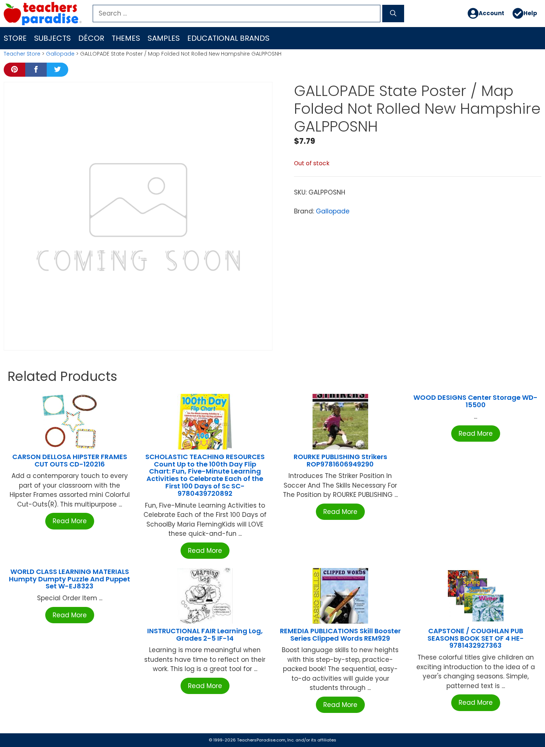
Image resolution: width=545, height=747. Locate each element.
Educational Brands (228, 38)
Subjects (52, 38)
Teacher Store (22, 53)
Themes (126, 38)
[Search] (393, 14)
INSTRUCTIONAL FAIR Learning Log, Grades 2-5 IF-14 (205, 634)
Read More (70, 521)
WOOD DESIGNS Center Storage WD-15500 (475, 401)
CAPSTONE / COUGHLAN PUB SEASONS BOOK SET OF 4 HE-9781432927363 (475, 638)
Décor (91, 38)
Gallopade (60, 53)
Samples (164, 38)
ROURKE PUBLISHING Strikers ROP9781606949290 (340, 460)
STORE (15, 38)
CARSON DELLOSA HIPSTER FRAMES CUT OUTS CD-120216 (69, 460)
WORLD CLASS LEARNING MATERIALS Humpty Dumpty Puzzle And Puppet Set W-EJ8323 (69, 579)
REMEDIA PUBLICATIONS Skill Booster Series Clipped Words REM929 (340, 634)
